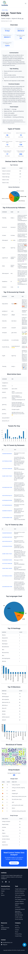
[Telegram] (24, 945)
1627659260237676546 (7, 500)
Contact (17, 929)
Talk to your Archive (20, 895)
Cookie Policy (18, 936)
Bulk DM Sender (19, 915)
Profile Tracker (18, 917)
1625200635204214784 (7, 487)
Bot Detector (18, 897)
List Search (17, 907)
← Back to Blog (4, 10)
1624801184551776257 (7, 476)
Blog (2, 925)
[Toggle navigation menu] (25, 3)
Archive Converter (19, 893)
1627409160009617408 (7, 517)
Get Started (14, 863)
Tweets (3, 891)
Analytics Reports (19, 901)
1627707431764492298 (7, 468)
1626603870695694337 (7, 453)
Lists (2, 893)
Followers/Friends (5, 889)
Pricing (16, 925)
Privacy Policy (18, 934)
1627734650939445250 (7, 505)
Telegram (5, 944)
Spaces (2, 895)
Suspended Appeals (20, 909)
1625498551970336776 (7, 510)
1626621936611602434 (7, 568)
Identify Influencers (20, 891)
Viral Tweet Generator (20, 899)
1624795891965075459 (7, 537)
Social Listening (19, 919)
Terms (16, 932)
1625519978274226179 (7, 495)
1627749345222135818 (7, 461)
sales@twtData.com (7, 942)
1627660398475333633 (7, 560)
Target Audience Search (21, 889)
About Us (17, 927)
